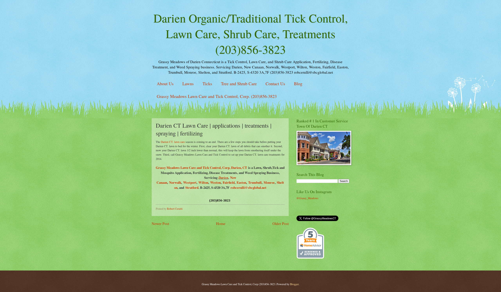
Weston (215, 182)
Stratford (191, 187)
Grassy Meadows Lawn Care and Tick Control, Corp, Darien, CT (201, 167)
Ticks (207, 83)
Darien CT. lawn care (173, 142)
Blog (298, 83)
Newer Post (160, 223)
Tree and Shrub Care (239, 83)
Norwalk (175, 182)
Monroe (269, 182)
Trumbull (255, 182)
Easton (241, 182)
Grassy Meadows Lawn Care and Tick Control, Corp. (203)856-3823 (217, 96)
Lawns (188, 83)
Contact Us (275, 83)
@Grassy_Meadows (307, 198)
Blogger (294, 284)
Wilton (203, 182)
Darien (223, 177)
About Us (165, 83)
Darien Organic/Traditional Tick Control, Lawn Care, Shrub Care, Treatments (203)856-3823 (250, 33)
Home (220, 223)
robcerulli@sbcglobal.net (248, 187)
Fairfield (229, 182)
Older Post (280, 223)
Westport (189, 182)
